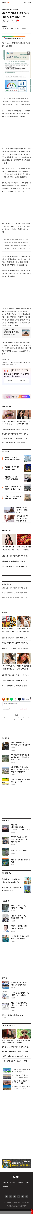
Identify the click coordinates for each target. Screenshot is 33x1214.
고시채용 (4, 978)
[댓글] (17, 21)
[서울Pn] (5, 2)
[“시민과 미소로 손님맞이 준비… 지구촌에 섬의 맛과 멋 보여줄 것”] (5, 840)
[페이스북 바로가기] (6, 1196)
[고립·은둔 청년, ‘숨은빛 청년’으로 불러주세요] (5, 782)
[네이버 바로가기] (22, 1196)
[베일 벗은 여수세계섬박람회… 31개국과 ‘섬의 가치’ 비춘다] (5, 828)
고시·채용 (28, 1182)
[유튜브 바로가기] (14, 1196)
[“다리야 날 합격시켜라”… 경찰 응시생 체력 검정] (5, 985)
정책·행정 (9, 9)
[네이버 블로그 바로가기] (26, 1196)
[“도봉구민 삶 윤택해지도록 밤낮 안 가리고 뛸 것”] (5, 938)
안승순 (3, 27)
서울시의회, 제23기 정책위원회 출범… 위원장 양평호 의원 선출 (11, 332)
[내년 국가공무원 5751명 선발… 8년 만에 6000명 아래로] (5, 1006)
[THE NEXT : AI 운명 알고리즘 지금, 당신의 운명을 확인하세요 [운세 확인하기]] (16, 396)
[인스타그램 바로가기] (18, 1196)
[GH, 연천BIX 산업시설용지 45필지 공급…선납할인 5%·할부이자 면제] (5, 758)
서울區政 (4, 901)
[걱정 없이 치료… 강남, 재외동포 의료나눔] (5, 908)
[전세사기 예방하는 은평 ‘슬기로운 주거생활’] (5, 928)
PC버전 (28, 1202)
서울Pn (4, 9)
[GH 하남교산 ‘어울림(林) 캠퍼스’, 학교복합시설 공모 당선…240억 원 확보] (5, 770)
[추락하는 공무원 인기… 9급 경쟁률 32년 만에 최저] (5, 995)
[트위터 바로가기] (10, 1196)
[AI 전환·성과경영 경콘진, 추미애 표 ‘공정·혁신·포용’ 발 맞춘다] (5, 746)
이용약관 (9, 1202)
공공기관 (15, 9)
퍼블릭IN (5, 1186)
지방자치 (4, 820)
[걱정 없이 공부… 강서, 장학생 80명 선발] (5, 918)
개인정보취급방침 (16, 1202)
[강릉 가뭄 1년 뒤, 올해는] (5, 852)
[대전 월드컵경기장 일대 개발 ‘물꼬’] (5, 862)
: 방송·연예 (7, 1025)
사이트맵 (24, 1202)
